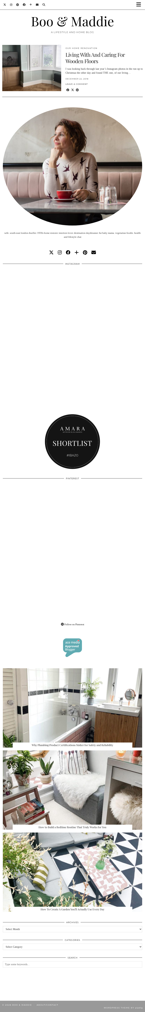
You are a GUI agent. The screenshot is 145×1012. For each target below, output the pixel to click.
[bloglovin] (77, 252)
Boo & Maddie (72, 21)
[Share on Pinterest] (77, 90)
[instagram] (60, 252)
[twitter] (51, 252)
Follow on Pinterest (74, 624)
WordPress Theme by (123, 1008)
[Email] (37, 4)
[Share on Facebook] (68, 90)
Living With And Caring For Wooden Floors (95, 57)
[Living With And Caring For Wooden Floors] (31, 68)
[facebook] (68, 252)
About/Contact (47, 1005)
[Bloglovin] (30, 4)
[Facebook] (24, 4)
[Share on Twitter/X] (72, 90)
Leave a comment (77, 84)
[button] (139, 5)
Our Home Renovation (81, 48)
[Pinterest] (17, 4)
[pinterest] (85, 252)
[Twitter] (4, 4)
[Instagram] (11, 4)
